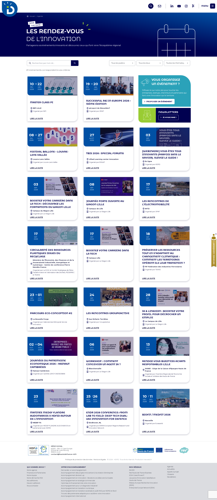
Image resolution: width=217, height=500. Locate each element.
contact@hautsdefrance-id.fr (64, 454)
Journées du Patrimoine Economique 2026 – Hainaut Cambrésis (50, 364)
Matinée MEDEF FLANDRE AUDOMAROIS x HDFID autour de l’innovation (50, 415)
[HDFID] (10, 6)
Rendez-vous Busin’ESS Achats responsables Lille (163, 363)
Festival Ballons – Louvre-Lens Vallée (49, 153)
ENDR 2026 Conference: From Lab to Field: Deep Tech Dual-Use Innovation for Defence (107, 415)
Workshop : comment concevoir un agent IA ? (103, 363)
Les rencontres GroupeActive (107, 313)
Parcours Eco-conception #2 (51, 313)
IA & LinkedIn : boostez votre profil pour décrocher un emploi (163, 314)
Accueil (32, 16)
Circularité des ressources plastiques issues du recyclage (50, 253)
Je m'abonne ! (169, 117)
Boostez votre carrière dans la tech (107, 252)
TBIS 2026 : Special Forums (105, 153)
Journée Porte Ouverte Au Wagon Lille (105, 203)
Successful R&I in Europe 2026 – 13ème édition (108, 102)
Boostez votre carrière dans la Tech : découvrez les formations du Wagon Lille (51, 204)
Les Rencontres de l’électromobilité (156, 203)
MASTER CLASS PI (41, 102)
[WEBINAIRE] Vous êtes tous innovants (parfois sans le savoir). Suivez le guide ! (161, 154)
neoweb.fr (148, 459)
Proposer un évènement (159, 101)
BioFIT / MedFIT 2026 (156, 414)
